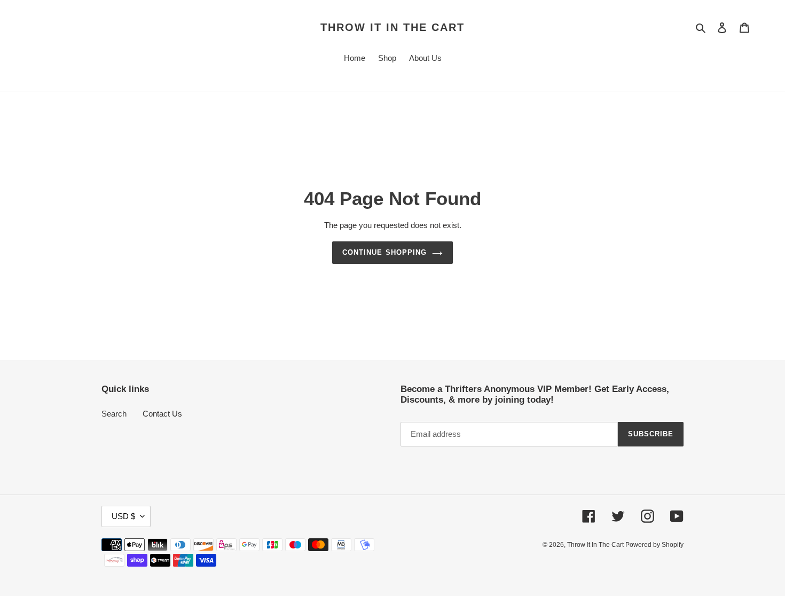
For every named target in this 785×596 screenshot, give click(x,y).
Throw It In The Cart (392, 27)
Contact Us (162, 413)
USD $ (123, 516)
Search (114, 413)
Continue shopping (384, 252)
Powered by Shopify (654, 544)
